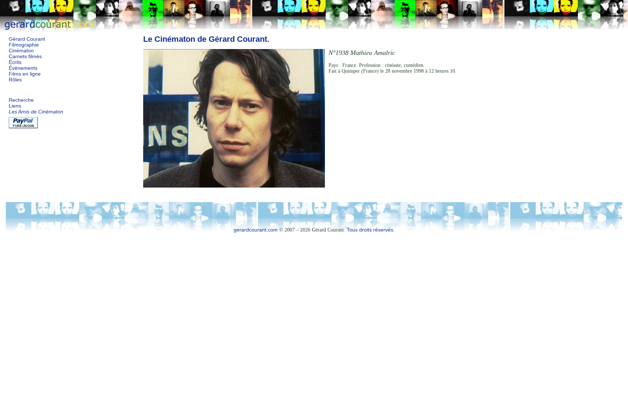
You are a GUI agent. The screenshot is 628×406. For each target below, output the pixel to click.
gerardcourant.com (256, 230)
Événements (23, 68)
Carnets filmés (25, 56)
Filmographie (24, 45)
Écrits (15, 62)
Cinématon (21, 50)
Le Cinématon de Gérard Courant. (206, 39)
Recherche (21, 100)
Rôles (15, 80)
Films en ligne (25, 74)
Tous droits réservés (370, 230)
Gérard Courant (27, 39)
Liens (15, 106)
